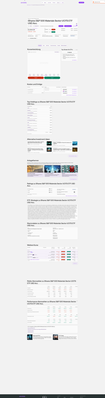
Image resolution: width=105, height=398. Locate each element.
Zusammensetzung (53, 45)
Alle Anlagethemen (73, 179)
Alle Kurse (47, 45)
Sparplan (58, 45)
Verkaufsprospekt (30, 330)
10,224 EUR (63, 251)
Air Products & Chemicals (31, 120)
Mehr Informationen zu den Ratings (71, 195)
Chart (44, 45)
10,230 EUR (63, 259)
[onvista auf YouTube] (44, 397)
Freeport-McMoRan (30, 112)
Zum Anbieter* (74, 89)
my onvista (49, 2)
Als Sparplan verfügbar (33, 38)
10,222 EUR (63, 254)
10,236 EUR (68, 254)
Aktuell (45, 2)
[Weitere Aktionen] (77, 251)
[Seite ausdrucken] (76, 23)
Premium (54, 2)
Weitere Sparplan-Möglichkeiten (71, 95)
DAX (58, 397)
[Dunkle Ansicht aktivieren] (24, 0)
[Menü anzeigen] (42, 2)
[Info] (32, 34)
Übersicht (39, 45)
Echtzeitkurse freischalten (35, 259)
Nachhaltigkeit (64, 45)
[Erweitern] (71, 26)
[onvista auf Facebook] (42, 397)
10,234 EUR (68, 251)
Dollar (65, 397)
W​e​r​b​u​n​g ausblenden (59, 11)
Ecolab (28, 117)
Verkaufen (53, 29)
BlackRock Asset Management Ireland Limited (35, 228)
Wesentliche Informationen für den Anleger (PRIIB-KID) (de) (37, 329)
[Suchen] (63, 2)
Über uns (81, 397)
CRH (28, 122)
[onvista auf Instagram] (46, 397)
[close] (103, 1)
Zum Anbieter (74, 60)
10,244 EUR (68, 259)
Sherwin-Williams (30, 115)
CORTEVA (29, 127)
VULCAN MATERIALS (30, 129)
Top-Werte (71, 397)
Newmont (28, 110)
